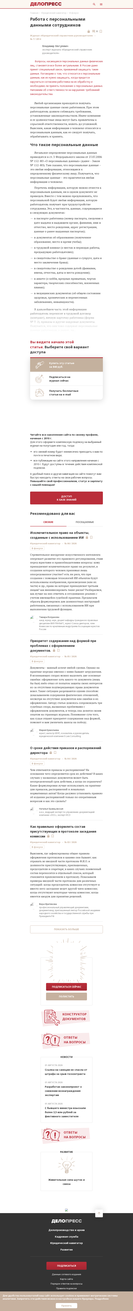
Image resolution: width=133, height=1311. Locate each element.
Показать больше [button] (66, 929)
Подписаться (66, 1265)
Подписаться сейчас (66, 986)
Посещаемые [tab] (85, 522)
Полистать (66, 996)
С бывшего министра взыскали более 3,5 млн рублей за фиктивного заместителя (65, 1112)
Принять (66, 1305)
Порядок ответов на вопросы (66, 1283)
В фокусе (73, 12)
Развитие (66, 1249)
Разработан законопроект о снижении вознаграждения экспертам (63, 1091)
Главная (34, 12)
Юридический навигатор (53, 12)
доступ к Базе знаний (66, 498)
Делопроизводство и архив (66, 1230)
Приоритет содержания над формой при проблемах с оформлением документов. (63, 646)
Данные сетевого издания (66, 1274)
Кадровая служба (66, 1236)
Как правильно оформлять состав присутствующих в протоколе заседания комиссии (63, 831)
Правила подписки (66, 1288)
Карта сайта (66, 1279)
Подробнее (102, 1298)
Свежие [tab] (48, 522)
